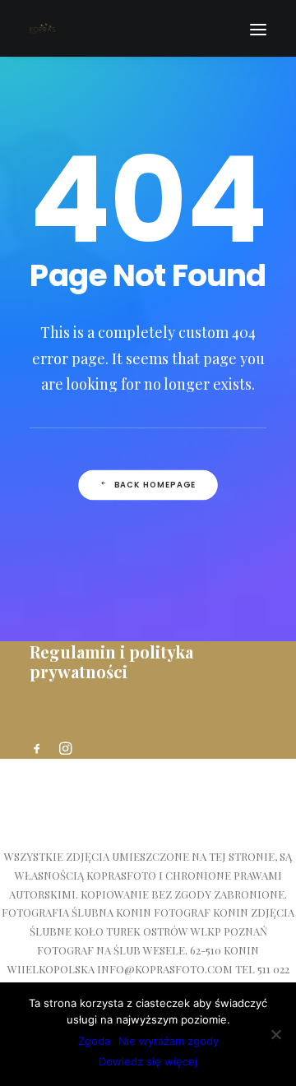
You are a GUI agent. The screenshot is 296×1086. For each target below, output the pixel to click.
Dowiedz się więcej (148, 1061)
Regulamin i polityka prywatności (111, 661)
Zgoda (94, 1040)
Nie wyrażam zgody (168, 1040)
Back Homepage (155, 485)
